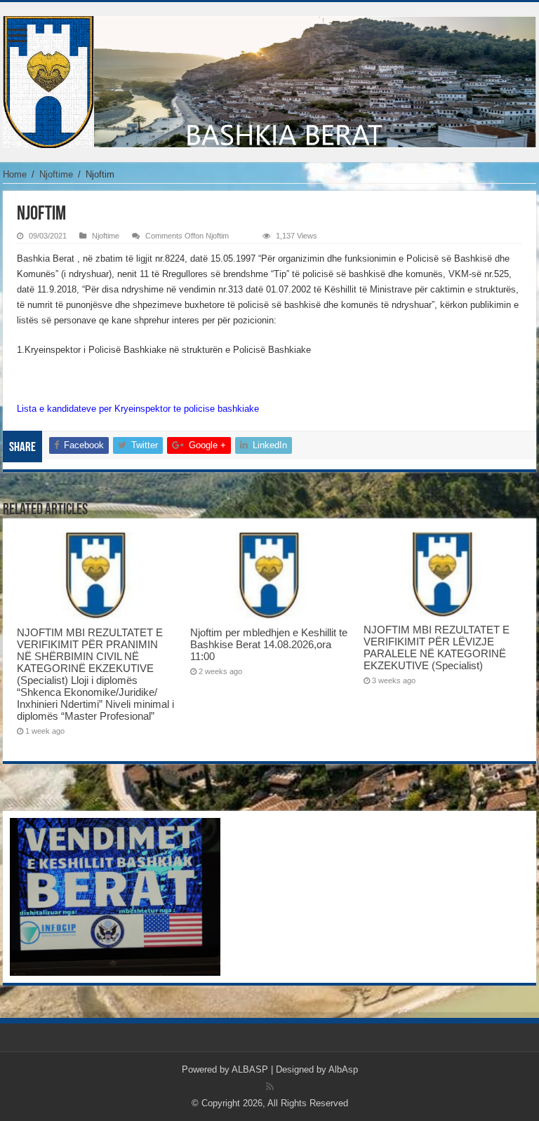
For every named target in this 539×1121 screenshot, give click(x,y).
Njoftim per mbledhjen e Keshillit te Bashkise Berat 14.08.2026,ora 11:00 (268, 644)
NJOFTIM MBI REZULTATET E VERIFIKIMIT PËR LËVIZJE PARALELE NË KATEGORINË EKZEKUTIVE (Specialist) (437, 647)
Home (15, 174)
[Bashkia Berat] (269, 79)
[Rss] (270, 1086)
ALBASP (250, 1069)
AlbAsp (343, 1069)
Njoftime (56, 174)
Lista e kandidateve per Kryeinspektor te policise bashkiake (138, 408)
